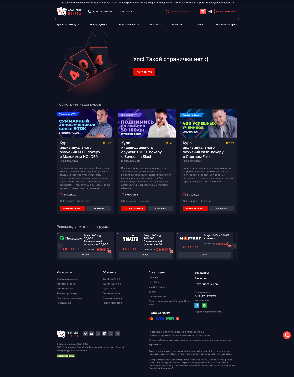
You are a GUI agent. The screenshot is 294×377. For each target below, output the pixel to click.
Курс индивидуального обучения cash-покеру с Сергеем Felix (203, 150)
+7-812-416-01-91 (103, 11)
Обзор (85, 255)
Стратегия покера (112, 298)
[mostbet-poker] (190, 238)
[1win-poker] (130, 238)
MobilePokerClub (157, 296)
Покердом (154, 277)
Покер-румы (97, 24)
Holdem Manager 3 (112, 302)
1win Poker (154, 282)
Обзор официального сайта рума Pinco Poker (169, 303)
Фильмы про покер (67, 293)
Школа (154, 24)
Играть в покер (127, 24)
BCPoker (153, 291)
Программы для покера (69, 298)
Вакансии (200, 278)
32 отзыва (205, 201)
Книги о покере (65, 288)
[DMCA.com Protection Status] (97, 356)
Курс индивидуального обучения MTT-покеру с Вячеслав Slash (141, 150)
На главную (144, 71)
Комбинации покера (67, 279)
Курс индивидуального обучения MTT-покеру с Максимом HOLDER (80, 150)
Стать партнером (206, 284)
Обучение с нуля (111, 293)
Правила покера (225, 24)
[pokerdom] (71, 238)
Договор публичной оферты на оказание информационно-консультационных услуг (190, 340)
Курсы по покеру (66, 24)
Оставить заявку (72, 208)
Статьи (199, 24)
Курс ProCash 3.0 (112, 283)
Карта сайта (155, 344)
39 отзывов (83, 201)
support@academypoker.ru (220, 2)
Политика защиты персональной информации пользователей (179, 335)
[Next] (234, 246)
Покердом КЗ (64, 302)
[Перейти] (196, 305)
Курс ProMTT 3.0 (111, 279)
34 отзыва (144, 201)
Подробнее (98, 208)
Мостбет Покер (157, 287)
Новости (177, 24)
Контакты (125, 11)
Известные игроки (66, 283)
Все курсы (201, 272)
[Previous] (60, 246)
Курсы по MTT (110, 288)
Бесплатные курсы (226, 11)
